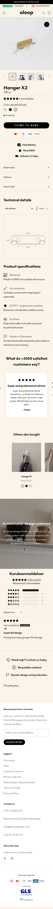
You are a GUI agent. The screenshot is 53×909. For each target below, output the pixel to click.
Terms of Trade (12, 788)
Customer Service (14, 771)
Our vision (9, 760)
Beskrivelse (9, 167)
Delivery (8, 177)
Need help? (9, 186)
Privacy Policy (11, 793)
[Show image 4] (40, 76)
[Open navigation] (4, 13)
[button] (11, 99)
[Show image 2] (21, 76)
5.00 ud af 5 (34, 580)
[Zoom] (46, 24)
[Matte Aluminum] (22, 486)
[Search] (44, 12)
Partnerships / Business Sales (19, 782)
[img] (11, 621)
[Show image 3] (31, 76)
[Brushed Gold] (30, 486)
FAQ (6, 766)
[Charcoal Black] (26, 486)
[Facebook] (5, 858)
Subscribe (14, 742)
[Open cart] (49, 12)
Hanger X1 (26, 476)
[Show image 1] (12, 76)
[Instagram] (12, 858)
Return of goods (12, 777)
